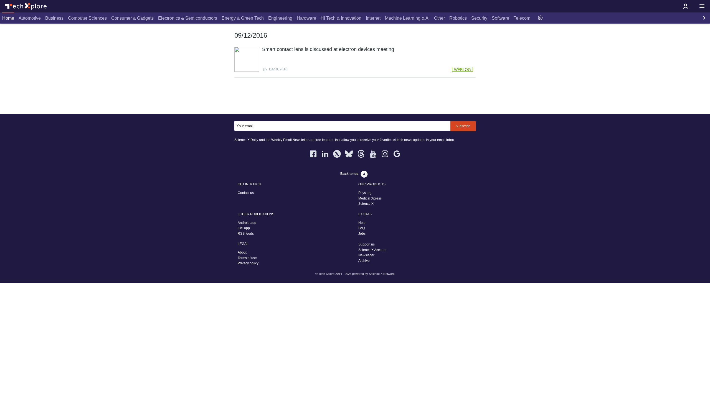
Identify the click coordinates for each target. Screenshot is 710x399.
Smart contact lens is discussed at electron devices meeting (328, 49)
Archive (364, 261)
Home (8, 18)
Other (439, 18)
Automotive (30, 18)
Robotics (458, 18)
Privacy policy (248, 263)
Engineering (280, 18)
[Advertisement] (355, 97)
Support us (366, 244)
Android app (247, 223)
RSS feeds (246, 234)
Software (500, 18)
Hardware (306, 18)
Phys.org (365, 193)
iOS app (244, 228)
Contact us (246, 193)
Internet (373, 18)
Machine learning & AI (407, 18)
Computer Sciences (87, 18)
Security (479, 18)
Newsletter (366, 255)
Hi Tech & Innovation (341, 18)
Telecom (522, 18)
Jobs (362, 234)
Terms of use (247, 258)
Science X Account (372, 250)
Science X (366, 204)
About (242, 252)
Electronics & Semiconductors (187, 18)
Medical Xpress (370, 198)
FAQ (361, 228)
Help (362, 223)
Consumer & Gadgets (132, 18)
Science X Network (382, 273)
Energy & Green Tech (243, 18)
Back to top (349, 174)
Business (54, 18)
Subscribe (463, 126)
